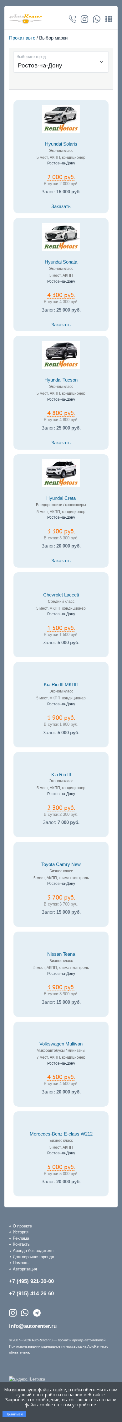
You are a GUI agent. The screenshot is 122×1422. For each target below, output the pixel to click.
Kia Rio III (61, 774)
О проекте (22, 1226)
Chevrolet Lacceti (61, 594)
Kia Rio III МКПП (61, 684)
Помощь (20, 1262)
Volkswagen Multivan (61, 1043)
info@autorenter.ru (33, 1326)
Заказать (61, 206)
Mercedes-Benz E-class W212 (61, 1133)
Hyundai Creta (61, 498)
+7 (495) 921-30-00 (31, 1281)
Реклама (21, 1238)
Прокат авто (22, 37)
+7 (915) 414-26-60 (31, 1293)
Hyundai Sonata (61, 262)
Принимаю (14, 1414)
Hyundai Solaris (61, 144)
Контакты (21, 1244)
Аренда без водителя (33, 1250)
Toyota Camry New (61, 864)
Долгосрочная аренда (33, 1256)
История (20, 1232)
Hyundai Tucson (61, 379)
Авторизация (25, 1269)
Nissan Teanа (61, 954)
